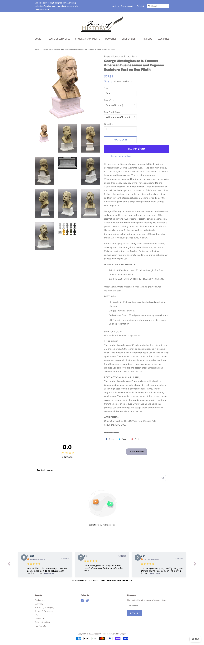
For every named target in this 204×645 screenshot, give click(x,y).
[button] (48, 571)
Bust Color (109, 100)
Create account (127, 6)
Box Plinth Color (112, 112)
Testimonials (40, 600)
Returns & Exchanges (44, 611)
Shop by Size (129, 38)
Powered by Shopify (117, 634)
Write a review (137, 451)
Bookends (110, 38)
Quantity (108, 124)
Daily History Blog (42, 622)
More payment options (120, 156)
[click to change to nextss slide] (195, 564)
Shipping (108, 81)
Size (106, 88)
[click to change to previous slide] (9, 564)
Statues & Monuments (87, 38)
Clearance (163, 38)
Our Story (39, 604)
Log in (114, 6)
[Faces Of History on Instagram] (87, 600)
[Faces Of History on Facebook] (82, 600)
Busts (38, 38)
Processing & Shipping (44, 607)
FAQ (36, 614)
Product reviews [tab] (45, 470)
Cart (142, 6)
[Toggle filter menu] (163, 478)
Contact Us (39, 618)
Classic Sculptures (59, 38)
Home (37, 49)
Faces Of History (101, 634)
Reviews (147, 38)
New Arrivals (40, 626)
